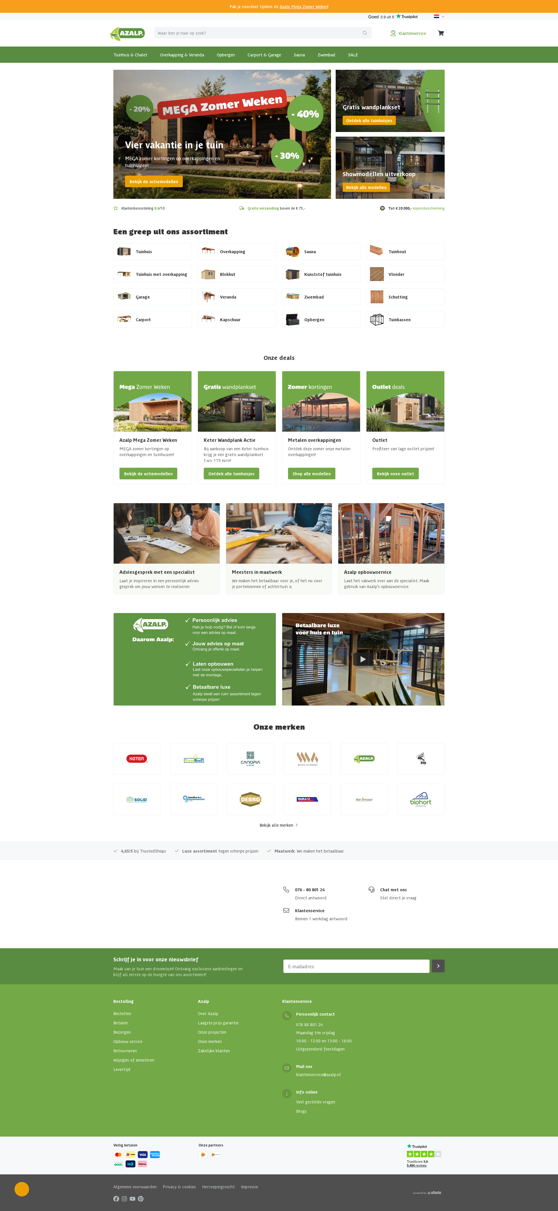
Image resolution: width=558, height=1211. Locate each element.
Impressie (249, 1186)
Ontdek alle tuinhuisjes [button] (231, 473)
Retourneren (125, 1050)
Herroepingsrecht (218, 1186)
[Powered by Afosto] (427, 1192)
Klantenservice (310, 910)
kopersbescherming (429, 208)
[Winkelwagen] (441, 33)
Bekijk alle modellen (366, 187)
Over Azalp (208, 1013)
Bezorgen (122, 1032)
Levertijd (121, 1069)
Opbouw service (127, 1041)
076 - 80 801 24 (310, 889)
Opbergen (226, 54)
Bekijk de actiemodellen (154, 181)
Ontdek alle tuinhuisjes (369, 120)
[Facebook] (116, 1198)
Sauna (299, 54)
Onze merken (210, 1041)
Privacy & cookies (179, 1186)
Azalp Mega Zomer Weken (304, 6)
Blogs (301, 1111)
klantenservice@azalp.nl (318, 1074)
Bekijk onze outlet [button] (395, 473)
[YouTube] (132, 1198)
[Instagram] (124, 1198)
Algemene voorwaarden (135, 1186)
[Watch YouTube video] (363, 659)
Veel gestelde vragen (315, 1101)
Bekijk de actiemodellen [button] (148, 473)
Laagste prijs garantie (218, 1022)
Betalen (120, 1022)
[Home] (127, 33)
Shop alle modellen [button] (312, 473)
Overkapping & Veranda (182, 54)
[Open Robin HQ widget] (22, 1189)
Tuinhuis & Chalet (130, 54)
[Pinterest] (141, 1198)
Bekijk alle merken (276, 825)
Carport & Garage (264, 54)
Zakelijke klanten (214, 1050)
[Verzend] (364, 32)
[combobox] (263, 33)
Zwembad (326, 54)
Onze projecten (212, 1032)
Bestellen (122, 1013)
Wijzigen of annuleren (133, 1060)
